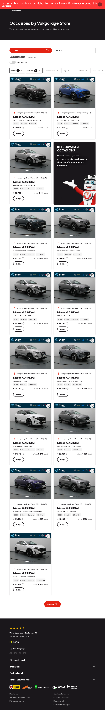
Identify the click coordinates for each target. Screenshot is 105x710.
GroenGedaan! (44, 687)
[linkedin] (24, 653)
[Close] (100, 4)
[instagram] (20, 653)
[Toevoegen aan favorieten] (48, 80)
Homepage (16, 10)
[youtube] (15, 653)
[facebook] (10, 653)
